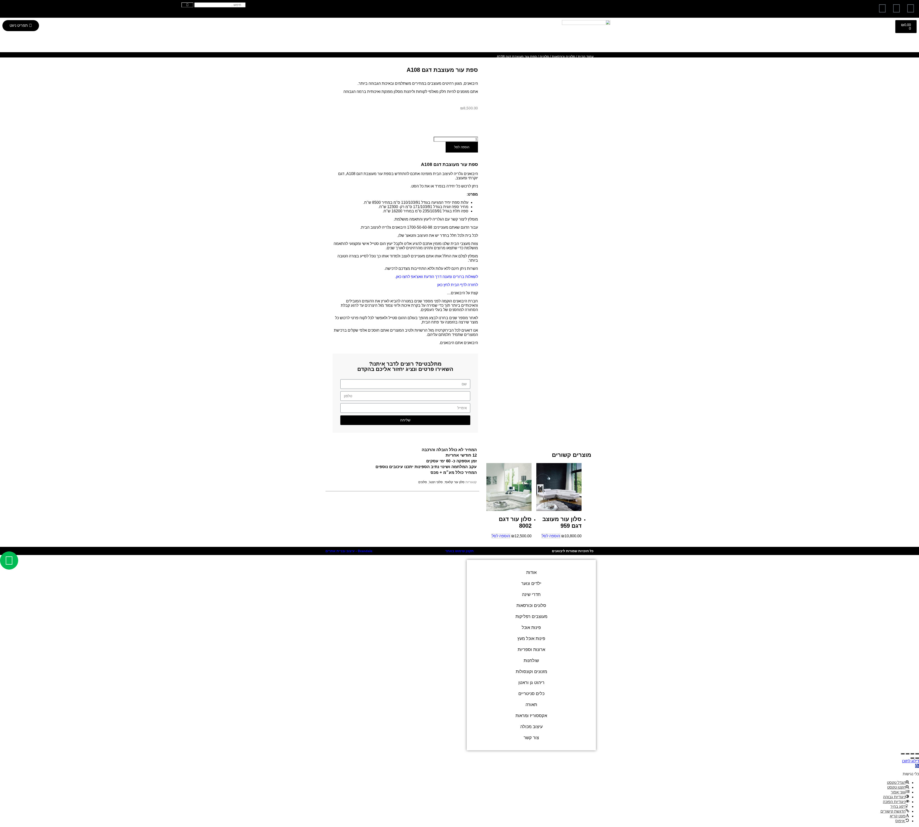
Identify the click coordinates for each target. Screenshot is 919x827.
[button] (917, 766)
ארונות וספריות (531, 649)
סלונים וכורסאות (563, 56)
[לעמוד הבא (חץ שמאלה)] (912, 758)
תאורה (531, 704)
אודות (531, 572)
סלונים (544, 56)
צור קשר (531, 737)
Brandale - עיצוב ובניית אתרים (348, 551)
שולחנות (531, 660)
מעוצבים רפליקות (531, 616)
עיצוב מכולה (531, 726)
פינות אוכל (531, 627)
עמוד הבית (586, 56)
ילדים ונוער (531, 583)
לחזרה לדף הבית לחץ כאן (457, 285)
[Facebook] (911, 8)
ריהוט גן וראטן (531, 682)
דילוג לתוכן (910, 761)
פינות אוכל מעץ (531, 638)
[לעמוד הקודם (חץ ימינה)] (917, 758)
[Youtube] (882, 8)
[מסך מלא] (912, 753)
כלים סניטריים (531, 693)
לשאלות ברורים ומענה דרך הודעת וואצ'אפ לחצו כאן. (436, 277)
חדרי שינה (531, 594)
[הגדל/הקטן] (917, 753)
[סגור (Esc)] (903, 753)
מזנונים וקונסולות (531, 671)
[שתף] (907, 753)
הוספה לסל (461, 147)
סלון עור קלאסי (455, 482)
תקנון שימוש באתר (459, 551)
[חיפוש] (187, 4)
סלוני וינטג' (436, 482)
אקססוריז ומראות (531, 715)
